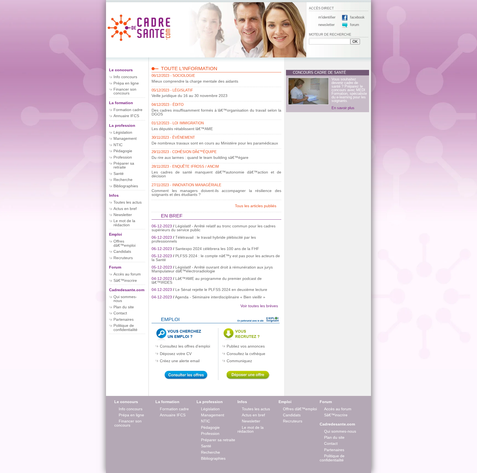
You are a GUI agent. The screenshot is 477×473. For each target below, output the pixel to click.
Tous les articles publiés (256, 206)
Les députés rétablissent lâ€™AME (182, 129)
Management (125, 138)
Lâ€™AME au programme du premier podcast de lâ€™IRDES (207, 280)
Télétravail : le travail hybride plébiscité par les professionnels (204, 239)
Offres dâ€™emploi (124, 243)
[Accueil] (139, 41)
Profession (122, 157)
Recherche (122, 179)
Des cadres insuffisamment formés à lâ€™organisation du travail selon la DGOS (216, 112)
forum (354, 25)
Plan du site (123, 307)
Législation (122, 132)
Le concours (121, 70)
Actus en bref (125, 208)
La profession (122, 125)
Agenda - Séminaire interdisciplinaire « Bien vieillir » (220, 297)
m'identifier (326, 17)
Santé (118, 173)
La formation (121, 103)
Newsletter (122, 214)
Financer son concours (124, 91)
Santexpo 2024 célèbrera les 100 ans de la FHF (217, 248)
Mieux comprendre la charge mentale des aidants (195, 81)
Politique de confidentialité (125, 327)
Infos (114, 195)
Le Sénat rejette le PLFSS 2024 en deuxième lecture (221, 289)
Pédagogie (122, 151)
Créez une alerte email (180, 361)
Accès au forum (127, 274)
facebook (357, 17)
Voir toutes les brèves (259, 306)
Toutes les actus (127, 202)
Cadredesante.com (126, 290)
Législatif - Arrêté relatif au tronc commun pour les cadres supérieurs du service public (213, 228)
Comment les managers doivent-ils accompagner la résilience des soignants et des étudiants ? (216, 192)
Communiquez (239, 361)
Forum (115, 267)
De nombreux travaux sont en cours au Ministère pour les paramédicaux (215, 143)
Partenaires (123, 319)
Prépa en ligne (126, 83)
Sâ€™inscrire (125, 280)
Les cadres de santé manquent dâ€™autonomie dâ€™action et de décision (216, 174)
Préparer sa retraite (123, 165)
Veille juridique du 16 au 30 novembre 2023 (189, 95)
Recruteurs (123, 258)
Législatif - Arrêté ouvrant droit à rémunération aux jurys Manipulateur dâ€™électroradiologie (212, 269)
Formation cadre (127, 109)
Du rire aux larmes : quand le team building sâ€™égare (200, 157)
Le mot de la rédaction (124, 223)
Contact (120, 313)
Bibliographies (125, 186)
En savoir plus (343, 108)
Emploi (115, 234)
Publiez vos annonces (246, 346)
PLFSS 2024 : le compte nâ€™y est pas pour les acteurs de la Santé (216, 258)
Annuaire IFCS (126, 116)
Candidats (122, 251)
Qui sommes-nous (125, 299)
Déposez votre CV (176, 353)
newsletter (326, 25)
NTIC (118, 145)
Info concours (125, 77)
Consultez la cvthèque (246, 353)
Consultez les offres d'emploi (185, 346)
